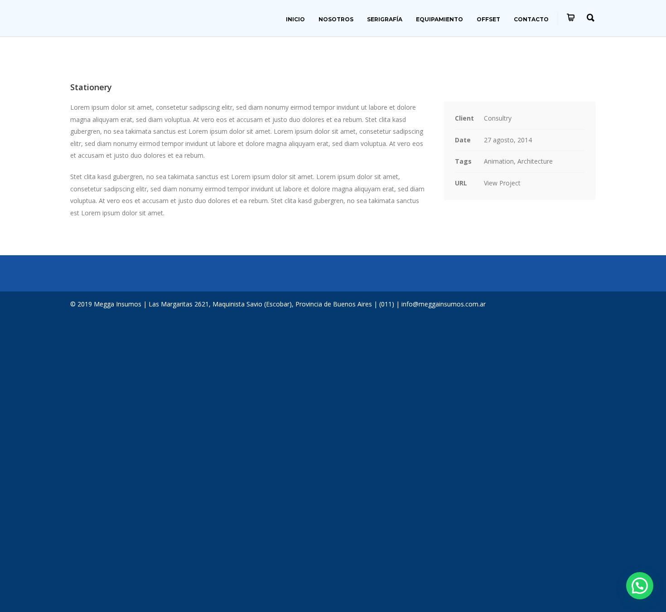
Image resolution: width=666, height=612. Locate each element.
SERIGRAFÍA (384, 19)
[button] (639, 585)
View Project (502, 183)
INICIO (295, 19)
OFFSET (488, 19)
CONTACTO (531, 19)
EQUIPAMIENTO (439, 19)
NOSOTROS (336, 19)
